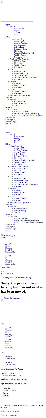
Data (11, 69)
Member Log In (11, 122)
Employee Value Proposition (20, 59)
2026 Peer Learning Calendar (20, 95)
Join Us (17, 105)
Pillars (7, 37)
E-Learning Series (20, 49)
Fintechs (13, 81)
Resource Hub (10, 118)
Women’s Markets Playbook (24, 53)
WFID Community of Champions (26, 77)
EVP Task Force (20, 61)
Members (8, 97)
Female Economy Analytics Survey (26, 114)
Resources (18, 57)
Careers (8, 330)
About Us (17, 33)
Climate (12, 89)
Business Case (19, 29)
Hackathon (18, 83)
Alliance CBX (19, 41)
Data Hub (8, 107)
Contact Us (9, 336)
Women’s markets (16, 39)
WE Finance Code (20, 75)
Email (5, 391)
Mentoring (18, 51)
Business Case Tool (21, 112)
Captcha (5, 393)
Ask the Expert (19, 47)
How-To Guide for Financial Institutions (28, 116)
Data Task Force (20, 71)
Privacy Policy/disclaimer (10, 411)
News (16, 35)
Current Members (20, 101)
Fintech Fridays (19, 85)
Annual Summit (19, 45)
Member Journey (20, 103)
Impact (7, 25)
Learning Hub (10, 120)
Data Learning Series (21, 73)
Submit (6, 395)
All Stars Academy (21, 43)
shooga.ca (13, 415)
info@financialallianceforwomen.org (14, 379)
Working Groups (20, 55)
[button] (23, 128)
